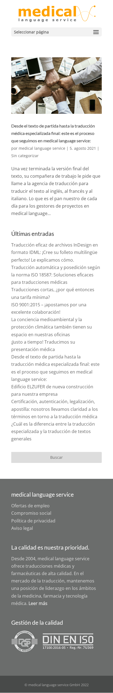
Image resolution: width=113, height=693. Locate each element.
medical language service (42, 148)
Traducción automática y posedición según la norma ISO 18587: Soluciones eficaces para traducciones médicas (55, 274)
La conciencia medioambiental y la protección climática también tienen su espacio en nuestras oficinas (51, 326)
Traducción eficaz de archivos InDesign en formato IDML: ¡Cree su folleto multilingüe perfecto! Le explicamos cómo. (54, 252)
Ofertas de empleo (30, 506)
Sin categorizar (25, 155)
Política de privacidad (33, 521)
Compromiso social (31, 513)
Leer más (38, 603)
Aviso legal (22, 528)
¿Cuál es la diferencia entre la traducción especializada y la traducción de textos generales (53, 431)
